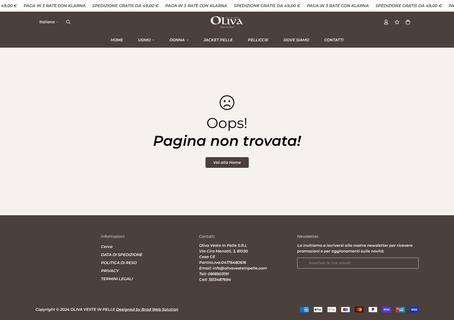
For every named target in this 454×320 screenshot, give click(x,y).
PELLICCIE (258, 39)
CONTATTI (334, 39)
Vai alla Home (227, 162)
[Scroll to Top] (444, 294)
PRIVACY (110, 271)
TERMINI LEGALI (117, 279)
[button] (407, 21)
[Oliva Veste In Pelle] (227, 22)
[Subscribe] (413, 263)
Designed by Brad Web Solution (147, 309)
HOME (117, 39)
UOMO (144, 39)
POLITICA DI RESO (119, 263)
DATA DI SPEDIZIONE (121, 254)
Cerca (107, 246)
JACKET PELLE (218, 39)
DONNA (177, 39)
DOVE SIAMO (296, 39)
